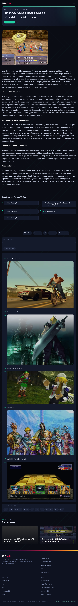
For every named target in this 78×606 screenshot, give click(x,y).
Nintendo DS (6, 591)
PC (32, 509)
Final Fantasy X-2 (12, 203)
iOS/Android (25, 9)
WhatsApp (27, 233)
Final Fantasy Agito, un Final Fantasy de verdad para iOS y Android (56, 204)
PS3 (42, 509)
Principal (8, 9)
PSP (3, 594)
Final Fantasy (9, 248)
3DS (37, 509)
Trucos (16, 9)
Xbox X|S (18, 509)
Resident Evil (45, 591)
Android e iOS (45, 572)
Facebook (38, 233)
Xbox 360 (49, 509)
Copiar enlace (63, 233)
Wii (56, 509)
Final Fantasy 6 (12, 211)
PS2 (61, 509)
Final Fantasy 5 (12, 218)
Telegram (52, 233)
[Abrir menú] (74, 3)
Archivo (57, 602)
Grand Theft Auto (46, 584)
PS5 (6, 509)
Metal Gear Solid (46, 594)
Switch (26, 509)
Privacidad (65, 602)
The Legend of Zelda (47, 587)
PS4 (11, 509)
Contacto (73, 602)
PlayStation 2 (6, 580)
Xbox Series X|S (46, 562)
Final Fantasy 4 (50, 211)
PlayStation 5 (45, 558)
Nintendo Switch (46, 565)
